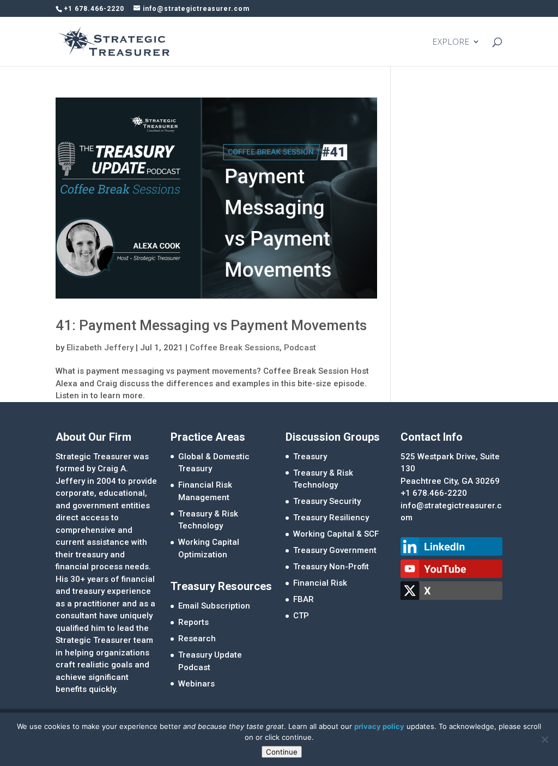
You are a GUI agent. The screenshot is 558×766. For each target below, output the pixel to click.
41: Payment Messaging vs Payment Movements (211, 325)
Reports (193, 622)
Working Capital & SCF (336, 534)
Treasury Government (335, 550)
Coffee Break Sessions (235, 347)
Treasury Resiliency (331, 517)
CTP (301, 616)
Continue (282, 751)
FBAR (303, 599)
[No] (544, 739)
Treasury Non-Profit (331, 567)
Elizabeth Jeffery (100, 347)
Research (197, 638)
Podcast (300, 347)
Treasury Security (327, 501)
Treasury (310, 456)
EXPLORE (451, 42)
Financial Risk (320, 583)
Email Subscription (214, 606)
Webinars (196, 684)
